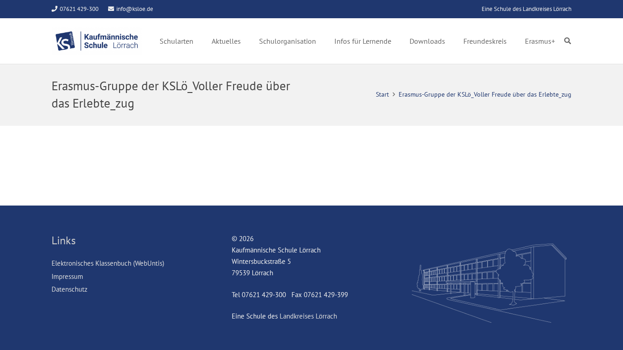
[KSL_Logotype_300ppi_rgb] (97, 41)
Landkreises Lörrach (308, 316)
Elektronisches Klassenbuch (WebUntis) (108, 263)
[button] (567, 41)
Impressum (67, 276)
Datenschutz (70, 289)
